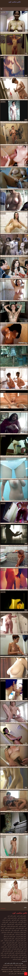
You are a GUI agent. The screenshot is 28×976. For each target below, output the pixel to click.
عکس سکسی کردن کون (9, 934)
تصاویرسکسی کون (22, 918)
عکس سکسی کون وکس (20, 953)
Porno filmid (17, 965)
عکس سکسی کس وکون (9, 938)
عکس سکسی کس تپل (21, 936)
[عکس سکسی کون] (25, 973)
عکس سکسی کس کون (21, 940)
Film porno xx (17, 971)
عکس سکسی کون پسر (9, 953)
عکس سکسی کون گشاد (16, 957)
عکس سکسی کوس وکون (11, 942)
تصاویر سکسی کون (12, 915)
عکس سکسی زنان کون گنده (20, 932)
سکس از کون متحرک (12, 918)
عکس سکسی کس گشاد (9, 940)
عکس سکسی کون (13, 973)
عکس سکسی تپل (15, 930)
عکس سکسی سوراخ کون (7, 932)
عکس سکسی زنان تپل (6, 930)
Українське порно (8, 965)
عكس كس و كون (19, 924)
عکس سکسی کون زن (19, 950)
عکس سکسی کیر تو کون (18, 959)
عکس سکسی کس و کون (20, 938)
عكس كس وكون (10, 924)
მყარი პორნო (16, 969)
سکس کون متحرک (7, 920)
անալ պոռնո (8, 969)
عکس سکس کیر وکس (10, 928)
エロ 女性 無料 (9, 971)
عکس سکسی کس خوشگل (9, 936)
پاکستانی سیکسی (12, 967)
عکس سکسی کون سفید (7, 950)
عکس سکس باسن (20, 928)
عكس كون (3, 924)
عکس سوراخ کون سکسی (12, 926)
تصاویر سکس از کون (21, 915)
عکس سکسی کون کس (13, 955)
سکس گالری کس (22, 922)
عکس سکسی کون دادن (17, 948)
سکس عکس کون (15, 920)
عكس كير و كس (22, 926)
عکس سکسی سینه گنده (20, 934)
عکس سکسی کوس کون (12, 944)
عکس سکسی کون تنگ (13, 946)
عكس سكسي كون (13, 922)
